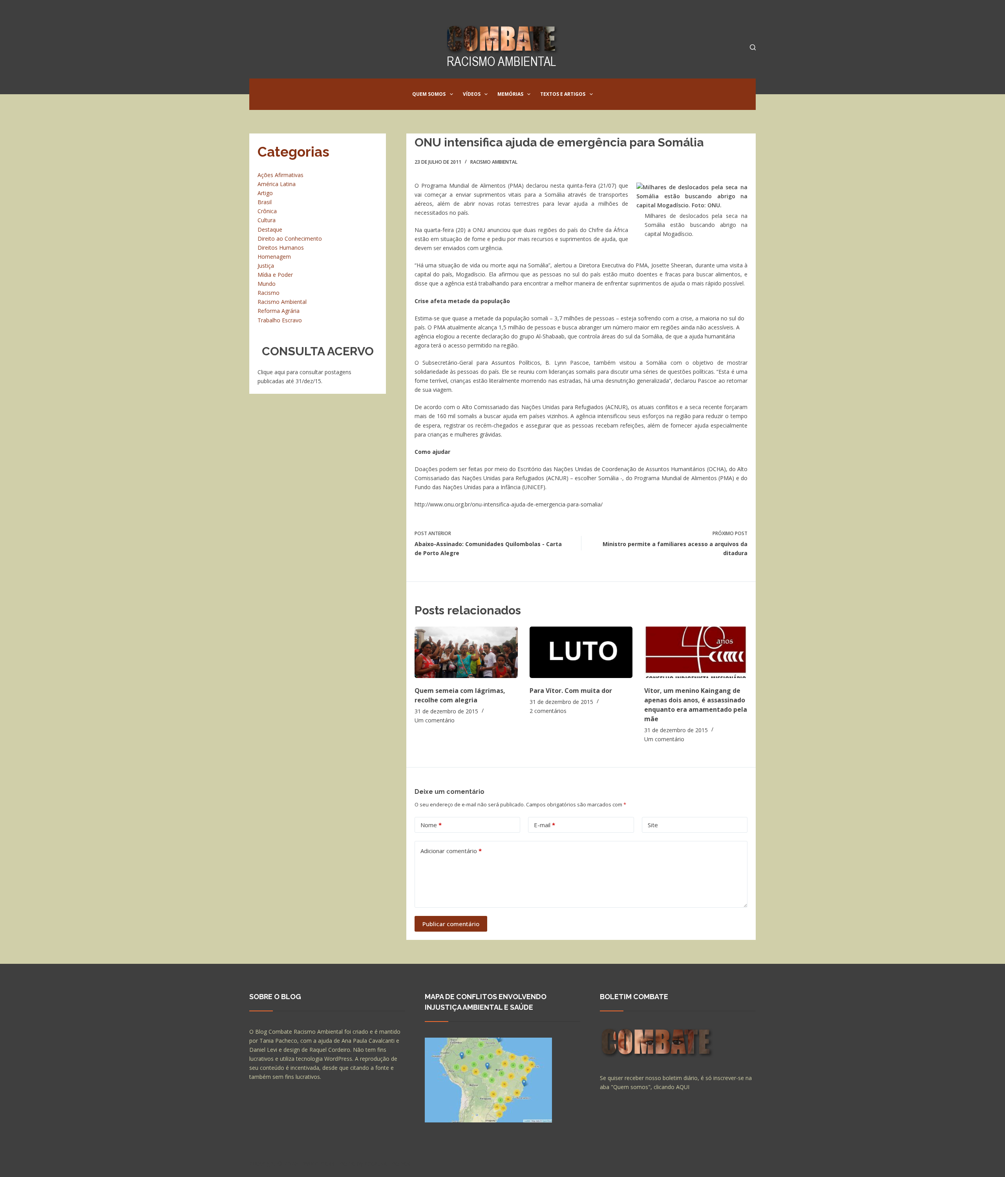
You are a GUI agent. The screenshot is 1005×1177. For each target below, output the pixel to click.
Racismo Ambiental (493, 162)
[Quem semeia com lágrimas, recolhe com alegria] (466, 652)
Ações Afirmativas (280, 175)
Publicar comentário (450, 924)
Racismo (269, 292)
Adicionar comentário (451, 851)
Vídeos (472, 94)
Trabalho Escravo (280, 320)
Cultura (267, 220)
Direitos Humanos (281, 247)
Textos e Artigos (562, 94)
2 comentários (548, 711)
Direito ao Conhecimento (290, 238)
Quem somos (429, 94)
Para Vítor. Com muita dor (571, 690)
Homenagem (274, 256)
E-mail (544, 825)
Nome (431, 825)
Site (653, 825)
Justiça (266, 265)
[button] (451, 94)
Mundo (267, 283)
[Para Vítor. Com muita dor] (581, 652)
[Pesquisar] (753, 47)
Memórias (510, 94)
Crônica (267, 211)
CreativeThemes (387, 1163)
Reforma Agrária (279, 310)
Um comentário (435, 720)
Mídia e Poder (275, 274)
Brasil (265, 202)
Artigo (265, 193)
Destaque (270, 229)
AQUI (682, 1087)
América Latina (277, 184)
